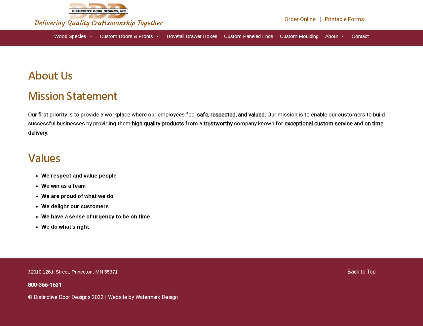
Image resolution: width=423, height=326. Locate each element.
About (331, 36)
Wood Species (70, 36)
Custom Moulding (299, 36)
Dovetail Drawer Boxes (192, 36)
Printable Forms (344, 19)
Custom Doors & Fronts (126, 36)
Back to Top (361, 272)
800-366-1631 (45, 285)
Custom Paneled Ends (248, 36)
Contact (360, 36)
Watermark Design (156, 297)
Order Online (300, 19)
